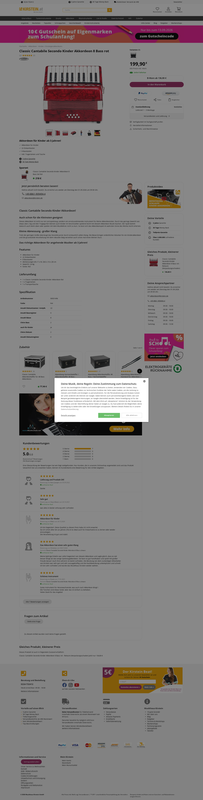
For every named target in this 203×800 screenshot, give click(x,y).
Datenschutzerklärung (69, 409)
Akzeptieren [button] (109, 415)
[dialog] (101, 400)
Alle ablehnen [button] (131, 415)
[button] (68, 415)
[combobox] (144, 381)
